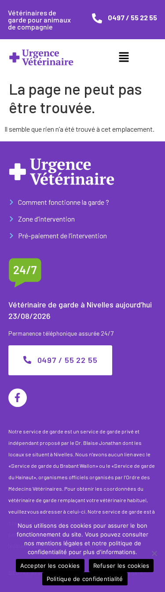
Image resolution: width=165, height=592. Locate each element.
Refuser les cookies (121, 565)
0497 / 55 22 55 (132, 17)
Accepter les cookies (50, 565)
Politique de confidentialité (85, 578)
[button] (123, 57)
